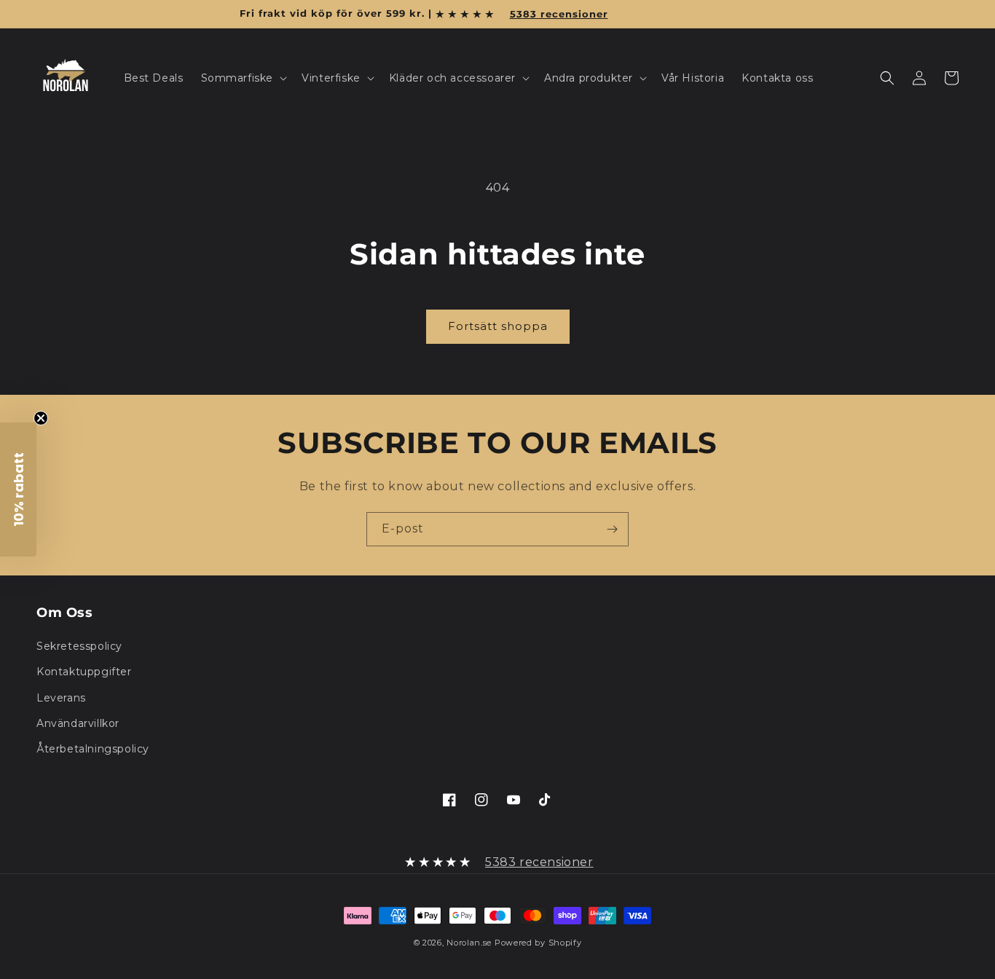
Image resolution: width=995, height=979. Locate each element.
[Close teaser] (41, 418)
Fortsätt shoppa (498, 326)
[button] (243, 78)
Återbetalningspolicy (92, 748)
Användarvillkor (77, 723)
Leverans (61, 697)
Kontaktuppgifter (84, 671)
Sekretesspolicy (79, 646)
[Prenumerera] (612, 529)
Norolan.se (469, 942)
